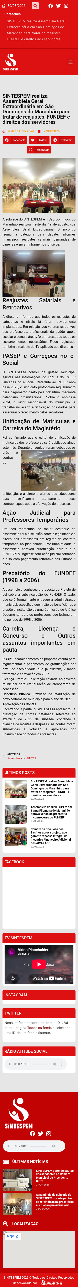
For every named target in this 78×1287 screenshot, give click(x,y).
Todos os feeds (39, 1022)
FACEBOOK (14, 856)
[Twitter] (58, 6)
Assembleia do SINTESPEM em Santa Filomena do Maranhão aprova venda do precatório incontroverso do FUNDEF (39, 27)
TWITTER (13, 1007)
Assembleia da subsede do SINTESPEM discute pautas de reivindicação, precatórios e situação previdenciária (55, 1194)
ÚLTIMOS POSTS (20, 766)
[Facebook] (50, 6)
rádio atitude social (26, 1045)
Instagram (16, 989)
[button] (35, 5)
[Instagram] (66, 6)
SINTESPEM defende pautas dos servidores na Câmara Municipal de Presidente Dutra (55, 1170)
